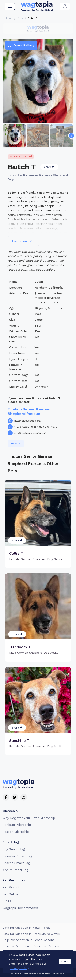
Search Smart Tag (16, 863)
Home (8, 18)
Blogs (7, 901)
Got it (65, 961)
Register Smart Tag (17, 856)
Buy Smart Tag (14, 849)
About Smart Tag (15, 870)
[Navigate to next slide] (71, 136)
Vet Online (10, 894)
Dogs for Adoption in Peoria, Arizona (28, 940)
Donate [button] (15, 443)
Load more (20, 241)
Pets (20, 18)
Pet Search (11, 887)
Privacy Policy (19, 968)
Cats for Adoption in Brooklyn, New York (31, 933)
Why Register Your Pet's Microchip (29, 818)
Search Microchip (16, 832)
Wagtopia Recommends (21, 908)
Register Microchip (17, 825)
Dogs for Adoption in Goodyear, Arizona (31, 946)
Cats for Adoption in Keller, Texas (26, 927)
